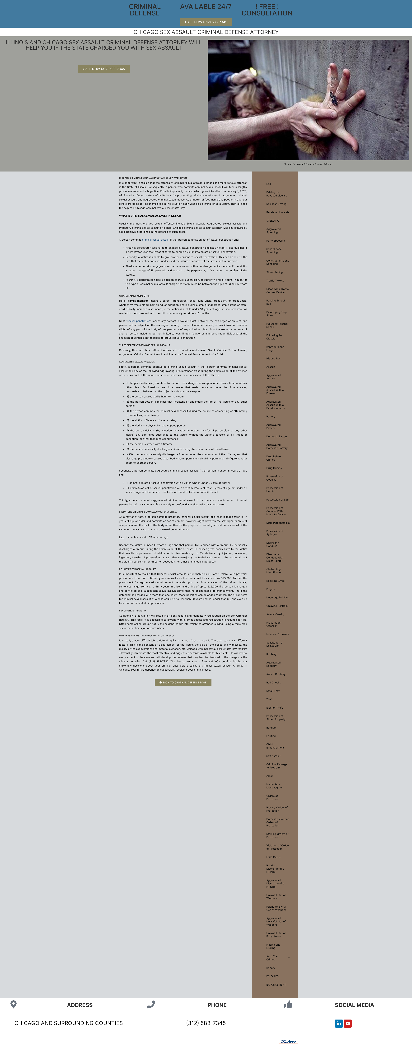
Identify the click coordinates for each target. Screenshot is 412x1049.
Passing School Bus (275, 302)
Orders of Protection (272, 797)
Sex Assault (273, 756)
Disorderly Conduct (272, 544)
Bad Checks (273, 682)
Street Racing (274, 272)
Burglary (271, 727)
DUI (268, 184)
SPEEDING (272, 220)
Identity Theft (274, 707)
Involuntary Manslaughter (274, 786)
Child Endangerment (275, 746)
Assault (270, 366)
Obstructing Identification (274, 570)
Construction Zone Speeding (277, 262)
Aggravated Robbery (273, 664)
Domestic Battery (277, 436)
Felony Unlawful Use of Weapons (276, 908)
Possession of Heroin (274, 489)
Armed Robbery (276, 674)
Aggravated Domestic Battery (277, 446)
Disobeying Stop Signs (276, 313)
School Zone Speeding (274, 250)
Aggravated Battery (273, 426)
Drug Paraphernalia (278, 522)
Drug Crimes (274, 468)
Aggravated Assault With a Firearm (275, 390)
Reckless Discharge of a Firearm (275, 868)
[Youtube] (348, 1024)
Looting (271, 736)
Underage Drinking (277, 597)
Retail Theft (273, 690)
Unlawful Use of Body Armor (276, 934)
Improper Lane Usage (275, 348)
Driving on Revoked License (276, 194)
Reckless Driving (276, 203)
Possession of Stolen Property (276, 717)
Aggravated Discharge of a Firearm (275, 883)
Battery (270, 416)
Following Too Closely (274, 337)
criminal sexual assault (155, 239)
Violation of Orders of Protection (278, 847)
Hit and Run (273, 358)
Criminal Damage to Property (276, 766)
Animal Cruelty (275, 614)
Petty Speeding (275, 240)
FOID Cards (273, 857)
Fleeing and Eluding (273, 946)
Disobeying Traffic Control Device (277, 290)
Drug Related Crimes (274, 458)
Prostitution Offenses (273, 624)
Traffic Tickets (275, 280)
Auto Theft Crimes (272, 958)
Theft (269, 699)
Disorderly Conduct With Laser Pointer (274, 557)
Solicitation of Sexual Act (274, 644)
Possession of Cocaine (274, 478)
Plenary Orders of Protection (277, 809)
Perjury (270, 589)
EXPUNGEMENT (276, 984)
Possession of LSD (277, 499)
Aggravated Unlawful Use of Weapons (276, 921)
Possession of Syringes (274, 532)
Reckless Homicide (277, 212)
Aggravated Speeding (273, 230)
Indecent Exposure (277, 634)
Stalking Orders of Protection (277, 835)
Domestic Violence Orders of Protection (277, 822)
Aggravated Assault (273, 377)
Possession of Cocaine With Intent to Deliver (276, 511)
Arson (269, 775)
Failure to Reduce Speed (277, 325)
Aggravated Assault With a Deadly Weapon (276, 405)
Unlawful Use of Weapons (276, 896)
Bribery (270, 967)
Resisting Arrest (276, 580)
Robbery (271, 654)
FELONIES (272, 976)
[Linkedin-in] (339, 1024)
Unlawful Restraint (277, 605)
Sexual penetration (138, 321)
